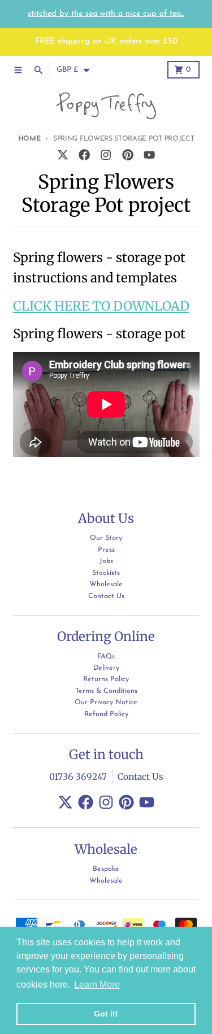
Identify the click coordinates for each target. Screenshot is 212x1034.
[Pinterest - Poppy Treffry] (127, 154)
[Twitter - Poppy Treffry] (62, 154)
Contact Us (140, 776)
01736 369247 (78, 776)
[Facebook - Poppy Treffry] (84, 154)
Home (29, 139)
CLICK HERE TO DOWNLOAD (101, 306)
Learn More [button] (97, 984)
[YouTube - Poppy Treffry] (149, 154)
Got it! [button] (106, 1013)
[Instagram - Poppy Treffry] (106, 154)
